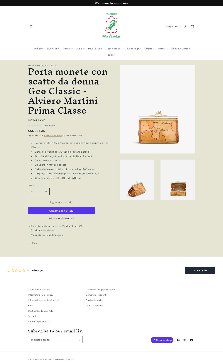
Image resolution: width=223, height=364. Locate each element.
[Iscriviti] (79, 339)
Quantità (32, 185)
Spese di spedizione (53, 135)
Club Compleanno (95, 305)
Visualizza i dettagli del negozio (47, 235)
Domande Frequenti (96, 294)
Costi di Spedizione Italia (41, 311)
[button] (31, 26)
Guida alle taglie (94, 300)
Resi (30, 305)
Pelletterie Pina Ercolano (46, 359)
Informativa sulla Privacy (40, 294)
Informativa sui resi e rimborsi (43, 300)
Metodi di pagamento (39, 321)
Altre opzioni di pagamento (61, 218)
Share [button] (35, 243)
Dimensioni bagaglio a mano (100, 289)
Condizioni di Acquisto (39, 289)
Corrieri (32, 316)
